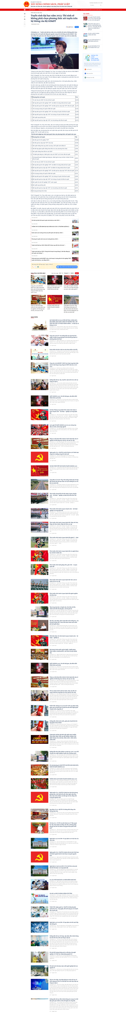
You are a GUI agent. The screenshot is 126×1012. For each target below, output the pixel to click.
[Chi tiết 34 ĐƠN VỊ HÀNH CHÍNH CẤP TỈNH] (85, 35)
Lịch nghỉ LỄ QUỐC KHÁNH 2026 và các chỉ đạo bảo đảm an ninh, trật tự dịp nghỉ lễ (94, 19)
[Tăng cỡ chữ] (24, 22)
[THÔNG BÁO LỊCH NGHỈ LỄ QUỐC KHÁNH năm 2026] (39, 783)
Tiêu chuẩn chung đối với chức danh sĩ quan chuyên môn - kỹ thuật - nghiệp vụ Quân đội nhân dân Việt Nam (63, 495)
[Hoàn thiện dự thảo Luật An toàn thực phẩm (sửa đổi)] (39, 354)
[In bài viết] (25, 19)
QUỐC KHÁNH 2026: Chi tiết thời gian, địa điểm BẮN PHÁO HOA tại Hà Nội (54, 287)
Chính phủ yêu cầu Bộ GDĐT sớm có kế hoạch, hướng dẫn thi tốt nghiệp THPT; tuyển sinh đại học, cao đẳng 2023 (51, 259)
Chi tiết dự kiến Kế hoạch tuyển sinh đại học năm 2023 (45, 220)
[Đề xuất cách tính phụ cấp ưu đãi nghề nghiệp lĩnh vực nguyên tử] (39, 970)
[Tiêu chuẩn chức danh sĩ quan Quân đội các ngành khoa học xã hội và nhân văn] (39, 555)
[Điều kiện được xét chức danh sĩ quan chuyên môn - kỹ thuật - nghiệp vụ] (39, 640)
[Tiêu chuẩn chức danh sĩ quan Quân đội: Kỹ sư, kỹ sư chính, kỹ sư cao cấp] (39, 584)
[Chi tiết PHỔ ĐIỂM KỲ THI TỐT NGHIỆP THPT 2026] (85, 47)
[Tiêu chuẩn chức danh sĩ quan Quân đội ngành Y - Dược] (39, 542)
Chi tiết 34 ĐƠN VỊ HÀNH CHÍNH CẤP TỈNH (61, 893)
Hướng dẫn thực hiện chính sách (70, 9)
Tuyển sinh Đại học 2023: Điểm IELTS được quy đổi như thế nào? (48, 245)
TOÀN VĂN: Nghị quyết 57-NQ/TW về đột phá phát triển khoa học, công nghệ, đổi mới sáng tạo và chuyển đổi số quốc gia (94, 26)
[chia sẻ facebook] (25, 14)
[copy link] (25, 16)
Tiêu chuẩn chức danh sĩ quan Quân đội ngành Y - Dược (64, 537)
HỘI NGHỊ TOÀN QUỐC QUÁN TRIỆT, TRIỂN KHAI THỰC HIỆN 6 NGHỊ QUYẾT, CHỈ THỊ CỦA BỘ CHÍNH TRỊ (63, 651)
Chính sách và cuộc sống (55, 9)
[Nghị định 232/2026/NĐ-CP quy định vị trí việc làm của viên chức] (39, 843)
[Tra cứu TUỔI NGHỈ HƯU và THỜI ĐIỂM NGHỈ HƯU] (85, 41)
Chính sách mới (32, 9)
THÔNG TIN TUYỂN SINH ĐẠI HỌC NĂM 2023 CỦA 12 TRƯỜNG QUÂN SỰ (50, 226)
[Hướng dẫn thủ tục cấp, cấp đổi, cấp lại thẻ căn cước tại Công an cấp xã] (39, 384)
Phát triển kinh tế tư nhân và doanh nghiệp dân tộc (91, 9)
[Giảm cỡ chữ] (24, 26)
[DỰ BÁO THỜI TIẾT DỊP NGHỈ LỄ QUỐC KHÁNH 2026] (54, 299)
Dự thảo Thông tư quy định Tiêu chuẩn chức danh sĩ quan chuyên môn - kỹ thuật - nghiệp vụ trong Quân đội (63, 411)
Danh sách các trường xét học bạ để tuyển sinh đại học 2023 (47, 232)
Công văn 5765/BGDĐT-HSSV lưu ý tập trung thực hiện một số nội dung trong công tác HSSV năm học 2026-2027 (38, 289)
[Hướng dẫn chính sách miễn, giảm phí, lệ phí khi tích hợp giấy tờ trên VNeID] (39, 725)
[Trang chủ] (26, 4)
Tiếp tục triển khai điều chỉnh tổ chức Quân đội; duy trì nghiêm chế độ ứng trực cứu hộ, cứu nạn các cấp (38, 308)
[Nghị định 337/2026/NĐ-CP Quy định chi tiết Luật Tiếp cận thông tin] (39, 927)
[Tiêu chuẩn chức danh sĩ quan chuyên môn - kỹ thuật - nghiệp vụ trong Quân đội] (39, 513)
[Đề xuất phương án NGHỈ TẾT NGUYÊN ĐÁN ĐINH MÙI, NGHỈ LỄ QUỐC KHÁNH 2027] (39, 769)
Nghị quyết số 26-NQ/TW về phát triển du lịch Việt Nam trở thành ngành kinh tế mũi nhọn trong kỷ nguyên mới (64, 854)
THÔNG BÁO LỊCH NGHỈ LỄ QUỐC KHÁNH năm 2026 (63, 779)
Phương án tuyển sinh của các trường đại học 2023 (45, 239)
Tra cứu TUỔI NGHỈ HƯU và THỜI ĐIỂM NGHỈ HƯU (63, 879)
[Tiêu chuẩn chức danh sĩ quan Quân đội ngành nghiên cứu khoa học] (39, 598)
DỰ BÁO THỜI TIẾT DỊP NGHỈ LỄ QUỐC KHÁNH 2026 (53, 307)
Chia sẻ (76, 27)
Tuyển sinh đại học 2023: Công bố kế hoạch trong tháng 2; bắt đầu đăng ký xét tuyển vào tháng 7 (51, 252)
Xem (77, 273)
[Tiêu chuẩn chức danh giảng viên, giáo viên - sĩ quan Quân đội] (39, 569)
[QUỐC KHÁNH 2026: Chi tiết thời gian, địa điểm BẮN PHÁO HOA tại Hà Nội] (54, 280)
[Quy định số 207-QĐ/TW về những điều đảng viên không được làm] (39, 814)
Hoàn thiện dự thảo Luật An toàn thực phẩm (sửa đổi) (63, 349)
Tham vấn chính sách (42, 9)
